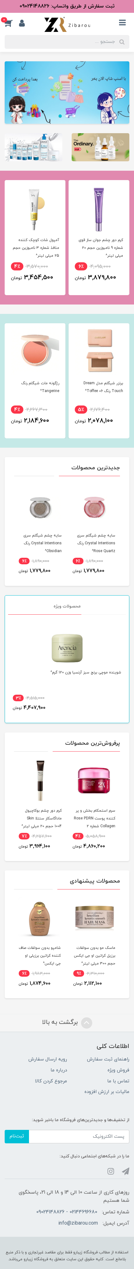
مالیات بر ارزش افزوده (106, 1092)
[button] (12, 23)
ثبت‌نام (17, 1136)
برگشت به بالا (60, 1022)
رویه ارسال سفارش (47, 1059)
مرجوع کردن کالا (51, 1081)
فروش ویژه (118, 1070)
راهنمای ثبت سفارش (108, 1059)
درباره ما (58, 1070)
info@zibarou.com (78, 1223)
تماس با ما (118, 1081)
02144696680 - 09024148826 (66, 1212)
